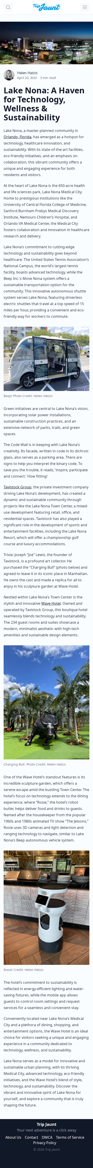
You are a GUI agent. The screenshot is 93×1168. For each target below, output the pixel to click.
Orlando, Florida (17, 136)
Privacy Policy (44, 1142)
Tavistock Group (17, 487)
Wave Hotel (51, 603)
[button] (8, 7)
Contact (31, 1137)
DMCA (47, 1137)
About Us (13, 1137)
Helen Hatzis (27, 72)
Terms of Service (70, 1137)
